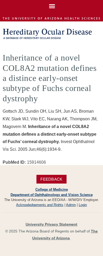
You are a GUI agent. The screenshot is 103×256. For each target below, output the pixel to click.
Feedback (51, 179)
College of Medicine (51, 189)
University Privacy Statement (51, 224)
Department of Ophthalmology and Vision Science (52, 195)
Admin (71, 205)
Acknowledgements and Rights (39, 205)
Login (83, 205)
